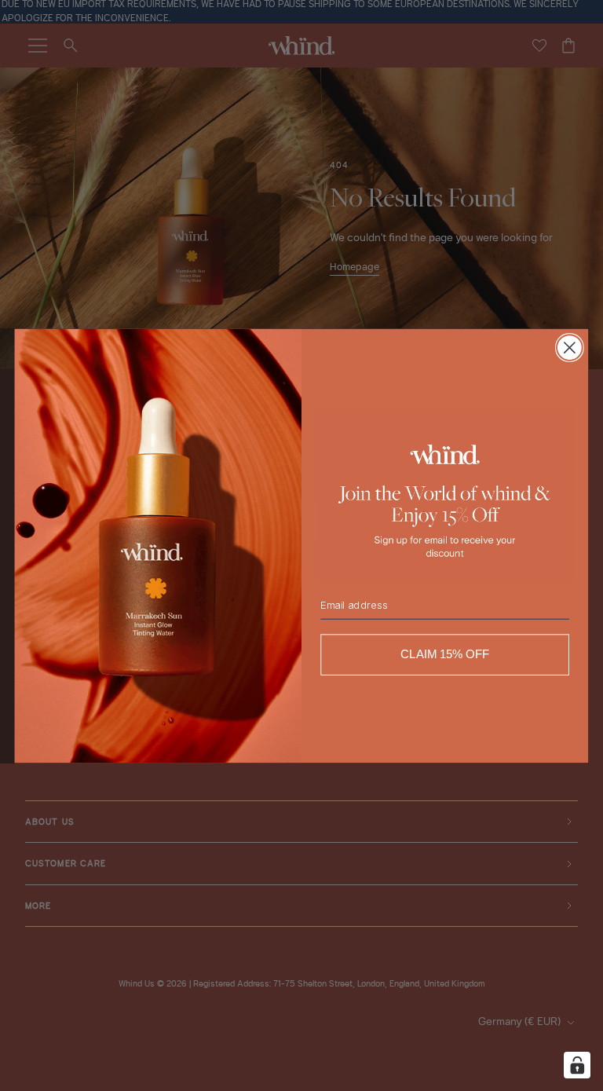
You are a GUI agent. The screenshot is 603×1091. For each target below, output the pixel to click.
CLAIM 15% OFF (444, 654)
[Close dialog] (570, 348)
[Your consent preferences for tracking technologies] (577, 1065)
